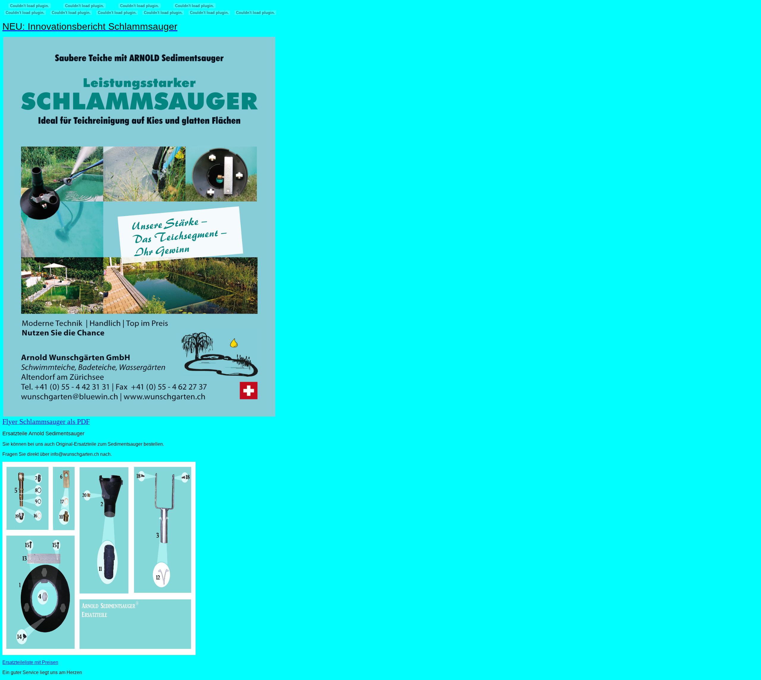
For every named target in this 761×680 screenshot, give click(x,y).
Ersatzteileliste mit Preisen (30, 662)
